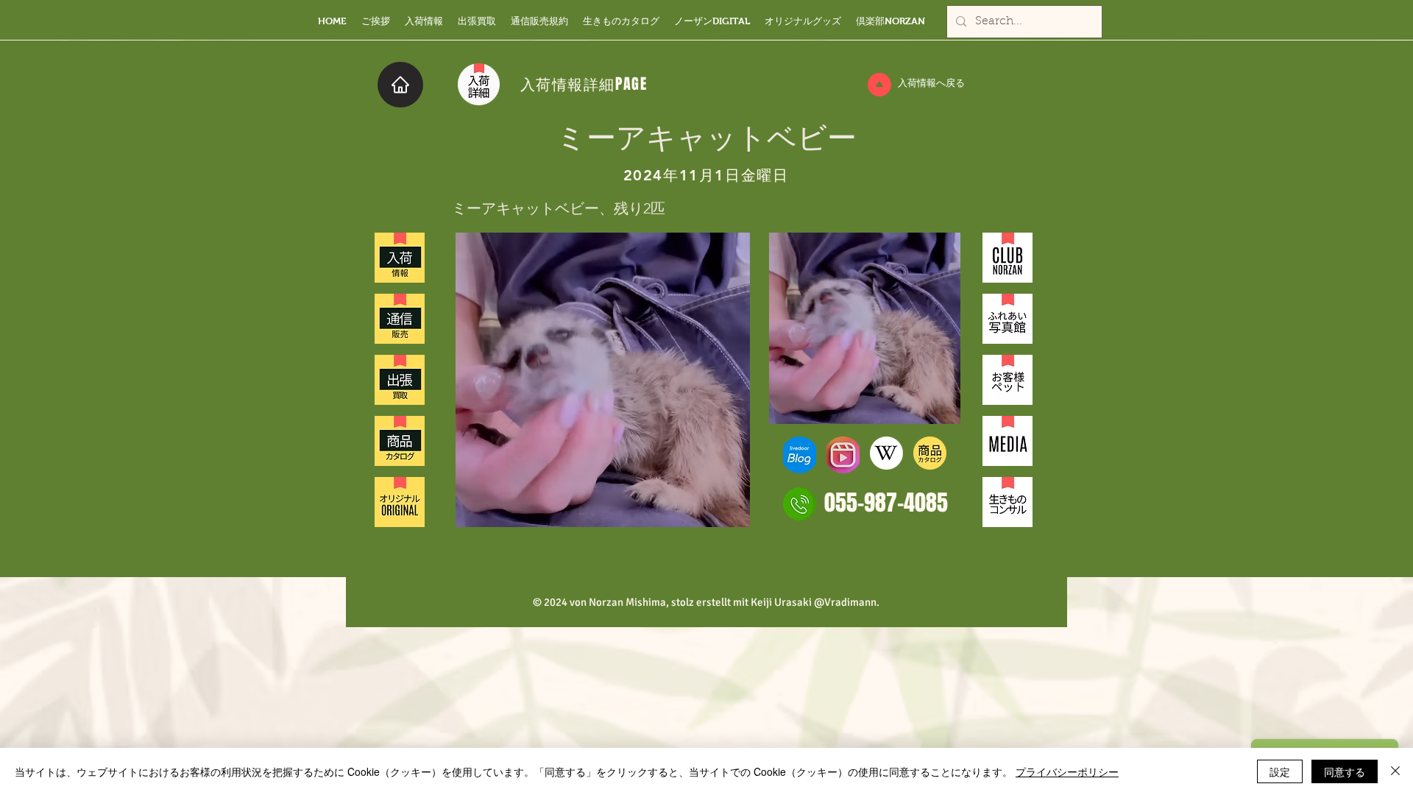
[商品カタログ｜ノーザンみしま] (400, 441)
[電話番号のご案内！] (799, 503)
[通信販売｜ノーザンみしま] (400, 319)
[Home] (400, 84)
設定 (1279, 771)
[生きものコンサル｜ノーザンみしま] (1007, 502)
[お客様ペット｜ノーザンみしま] (1007, 380)
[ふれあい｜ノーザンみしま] (1007, 319)
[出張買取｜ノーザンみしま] (400, 380)
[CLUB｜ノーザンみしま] (1007, 258)
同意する (1344, 771)
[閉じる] (1395, 771)
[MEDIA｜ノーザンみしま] (1007, 441)
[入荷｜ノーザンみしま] (400, 258)
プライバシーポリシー (1067, 771)
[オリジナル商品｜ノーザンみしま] (400, 502)
